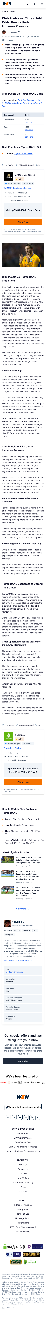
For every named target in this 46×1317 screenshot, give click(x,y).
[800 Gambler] (31, 1254)
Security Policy (23, 1231)
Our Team (23, 1173)
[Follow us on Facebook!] (8, 1117)
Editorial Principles (23, 1205)
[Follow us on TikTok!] (37, 1117)
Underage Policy (23, 1218)
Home (4, 11)
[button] (42, 4)
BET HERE (29, 122)
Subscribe (23, 1061)
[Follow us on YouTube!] (20, 1117)
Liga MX (12, 11)
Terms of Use (23, 1214)
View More (21, 908)
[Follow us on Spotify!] (31, 1117)
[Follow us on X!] (14, 1117)
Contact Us (23, 1169)
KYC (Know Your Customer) (23, 1227)
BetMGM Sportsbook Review (17, 188)
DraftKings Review (12, 748)
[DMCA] (10, 1246)
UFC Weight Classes (23, 1138)
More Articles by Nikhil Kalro (17, 960)
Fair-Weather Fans (23, 1142)
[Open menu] (42, 4)
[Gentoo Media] (13, 1254)
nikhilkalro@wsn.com (14, 972)
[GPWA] (16, 1262)
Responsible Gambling (23, 1182)
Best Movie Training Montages (23, 1147)
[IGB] (35, 1246)
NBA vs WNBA (23, 1133)
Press (23, 1187)
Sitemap (23, 1191)
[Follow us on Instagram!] (26, 1117)
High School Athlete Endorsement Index (23, 1151)
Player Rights (23, 1223)
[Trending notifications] (28, 4)
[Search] (35, 3)
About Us (23, 1164)
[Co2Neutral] (30, 1262)
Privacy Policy (23, 1209)
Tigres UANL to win (23, 153)
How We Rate (23, 1178)
